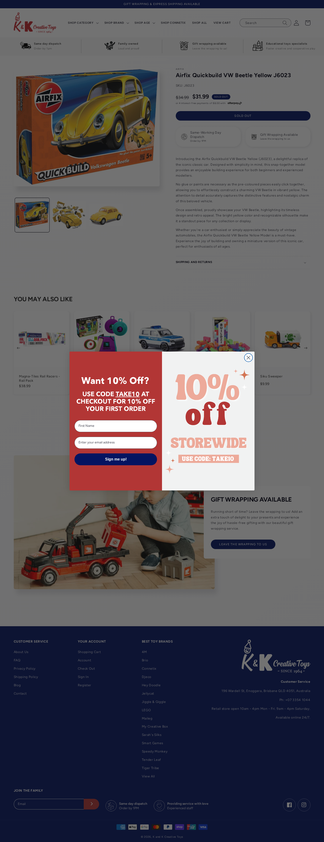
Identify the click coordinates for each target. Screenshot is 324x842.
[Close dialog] (248, 357)
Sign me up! (116, 459)
